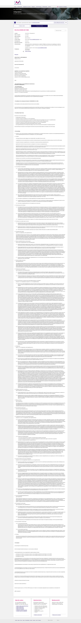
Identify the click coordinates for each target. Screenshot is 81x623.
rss (53, 620)
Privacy (21, 620)
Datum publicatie (17, 36)
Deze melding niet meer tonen (59, 22)
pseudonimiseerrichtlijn (36, 22)
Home (15, 6)
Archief (37, 620)
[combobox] (61, 30)
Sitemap (19, 620)
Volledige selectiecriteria (38, 614)
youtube (65, 620)
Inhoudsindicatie (17, 44)
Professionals (44, 6)
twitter (60, 620)
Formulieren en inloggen (62, 6)
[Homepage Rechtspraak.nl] (17, 2)
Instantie (16, 33)
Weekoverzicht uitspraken (57, 614)
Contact (49, 6)
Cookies (24, 620)
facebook (61, 620)
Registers (33, 6)
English (16, 620)
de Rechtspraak (38, 6)
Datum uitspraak (17, 34)
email (55, 620)
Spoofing (31, 620)
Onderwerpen (19, 6)
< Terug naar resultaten (39, 25)
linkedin (64, 620)
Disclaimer (39, 620)
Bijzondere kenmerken (18, 42)
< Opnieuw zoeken (22, 25)
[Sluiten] (66, 22)
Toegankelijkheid (27, 620)
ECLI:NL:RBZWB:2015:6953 (34, 39)
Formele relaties (17, 39)
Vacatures (34, 620)
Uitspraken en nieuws (27, 6)
